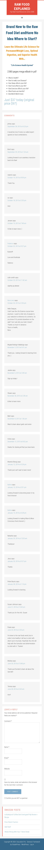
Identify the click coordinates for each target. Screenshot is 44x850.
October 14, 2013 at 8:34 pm (17, 178)
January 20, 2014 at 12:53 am (17, 538)
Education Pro (21, 842)
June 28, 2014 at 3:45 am (16, 689)
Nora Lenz (11, 300)
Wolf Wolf (8, 827)
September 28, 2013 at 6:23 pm (18, 126)
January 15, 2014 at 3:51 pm (17, 487)
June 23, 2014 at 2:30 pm (16, 630)
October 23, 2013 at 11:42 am (17, 280)
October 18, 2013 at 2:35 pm (17, 200)
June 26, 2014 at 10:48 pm (16, 664)
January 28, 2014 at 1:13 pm (17, 584)
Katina (10, 485)
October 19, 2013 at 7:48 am (17, 223)
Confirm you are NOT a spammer (17, 798)
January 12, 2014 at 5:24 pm (17, 464)
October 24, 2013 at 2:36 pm (17, 303)
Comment (8, 721)
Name (6, 747)
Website (7, 769)
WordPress (25, 844)
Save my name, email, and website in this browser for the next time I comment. (20, 783)
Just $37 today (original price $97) (19, 101)
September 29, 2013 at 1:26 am (18, 152)
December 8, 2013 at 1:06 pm (17, 419)
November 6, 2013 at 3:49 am (17, 373)
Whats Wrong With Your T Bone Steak (17, 832)
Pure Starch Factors (11, 822)
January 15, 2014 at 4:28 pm (17, 513)
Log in (32, 844)
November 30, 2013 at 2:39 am (18, 396)
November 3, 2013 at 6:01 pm (17, 347)
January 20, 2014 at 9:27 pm (17, 561)
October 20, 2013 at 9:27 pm (17, 246)
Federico (10, 244)
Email (6, 758)
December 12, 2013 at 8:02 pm (18, 442)
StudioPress (16, 844)
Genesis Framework (33, 842)
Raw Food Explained (22, 6)
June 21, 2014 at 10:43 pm (16, 607)
